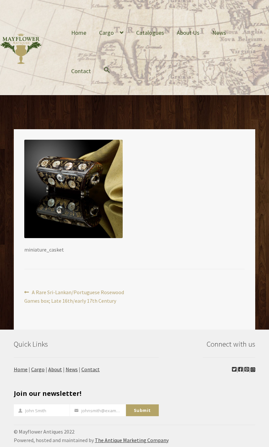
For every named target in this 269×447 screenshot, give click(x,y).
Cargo (106, 32)
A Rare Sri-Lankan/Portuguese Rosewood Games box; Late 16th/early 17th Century (74, 296)
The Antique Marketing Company (132, 440)
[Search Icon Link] (107, 75)
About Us (188, 32)
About (55, 369)
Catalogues (150, 32)
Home (78, 32)
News (219, 32)
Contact (81, 71)
